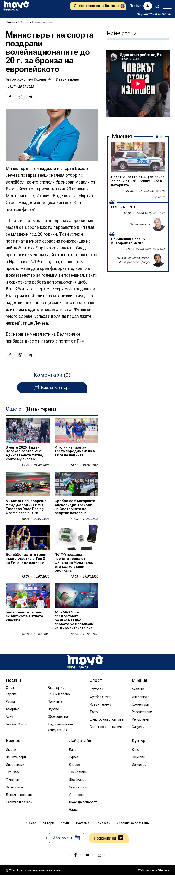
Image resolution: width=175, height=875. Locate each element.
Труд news (158, 197)
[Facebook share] (10, 97)
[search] (157, 6)
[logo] (16, 6)
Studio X (163, 870)
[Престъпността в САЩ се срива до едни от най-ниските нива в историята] (138, 157)
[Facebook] (75, 855)
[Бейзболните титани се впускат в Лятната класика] (28, 595)
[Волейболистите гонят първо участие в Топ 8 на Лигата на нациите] (28, 537)
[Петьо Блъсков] (158, 224)
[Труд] (85, 661)
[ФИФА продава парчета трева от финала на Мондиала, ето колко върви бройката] (76, 537)
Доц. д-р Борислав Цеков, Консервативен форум (132, 260)
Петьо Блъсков (140, 224)
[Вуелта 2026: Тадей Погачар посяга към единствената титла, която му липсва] (28, 430)
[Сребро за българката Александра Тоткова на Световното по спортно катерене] (76, 484)
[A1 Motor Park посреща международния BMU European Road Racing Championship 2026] (28, 484)
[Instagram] (99, 855)
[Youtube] (87, 855)
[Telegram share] (30, 97)
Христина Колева (32, 79)
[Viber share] (20, 97)
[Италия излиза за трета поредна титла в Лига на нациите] (76, 430)
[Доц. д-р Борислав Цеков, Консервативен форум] (158, 260)
